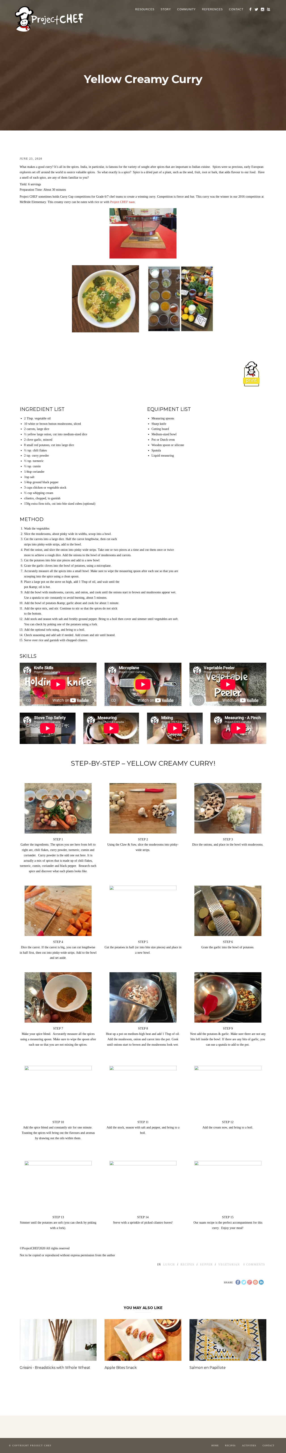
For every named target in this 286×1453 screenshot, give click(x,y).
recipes (187, 1264)
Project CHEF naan (122, 202)
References (212, 9)
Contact (236, 9)
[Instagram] (262, 9)
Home (215, 1445)
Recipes (230, 1445)
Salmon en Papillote (207, 1367)
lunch (169, 1264)
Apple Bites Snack (121, 1367)
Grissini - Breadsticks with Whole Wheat (55, 1367)
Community (186, 9)
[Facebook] (250, 9)
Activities (249, 1445)
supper (206, 1264)
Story (166, 9)
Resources (144, 9)
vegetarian (229, 1264)
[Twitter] (256, 9)
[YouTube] (268, 9)
